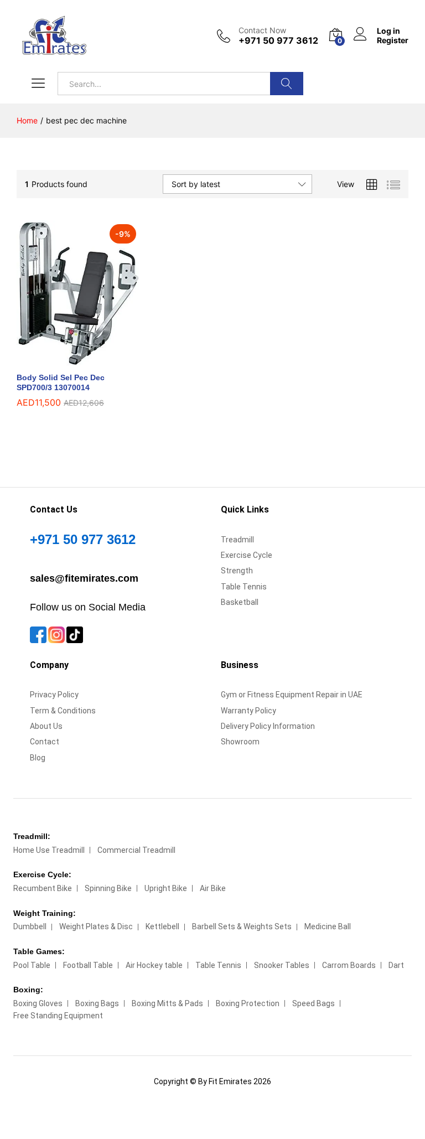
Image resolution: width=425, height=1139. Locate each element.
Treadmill (237, 539)
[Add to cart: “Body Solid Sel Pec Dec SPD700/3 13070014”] (65, 359)
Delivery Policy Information (268, 726)
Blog (37, 757)
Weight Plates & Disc (96, 926)
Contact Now (262, 30)
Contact (44, 741)
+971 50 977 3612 (83, 539)
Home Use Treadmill (49, 850)
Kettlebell (162, 926)
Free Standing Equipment (58, 1015)
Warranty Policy (248, 710)
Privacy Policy (54, 694)
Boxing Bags (97, 1003)
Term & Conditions (63, 710)
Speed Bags (313, 1003)
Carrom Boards (349, 965)
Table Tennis (244, 586)
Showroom (240, 741)
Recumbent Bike (42, 888)
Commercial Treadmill (136, 850)
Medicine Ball (327, 926)
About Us (46, 726)
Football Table (88, 965)
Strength (237, 570)
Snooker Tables (281, 965)
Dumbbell (29, 926)
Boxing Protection (247, 1003)
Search (286, 83)
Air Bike (213, 888)
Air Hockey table (154, 965)
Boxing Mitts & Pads (167, 1003)
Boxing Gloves (38, 1003)
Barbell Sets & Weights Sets (242, 926)
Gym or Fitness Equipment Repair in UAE (291, 694)
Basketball (239, 602)
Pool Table (31, 965)
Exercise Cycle (246, 555)
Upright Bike (165, 888)
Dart (396, 965)
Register (392, 40)
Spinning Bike (108, 888)
